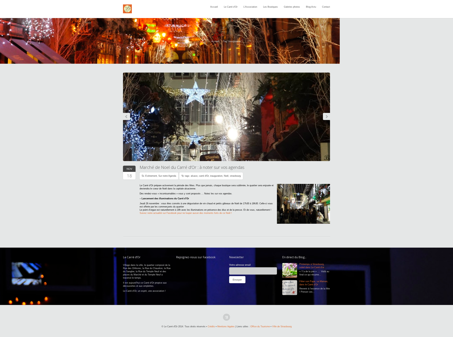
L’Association (250, 6)
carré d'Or (204, 176)
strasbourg (235, 176)
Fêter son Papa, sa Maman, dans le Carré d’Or (313, 283)
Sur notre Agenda (167, 176)
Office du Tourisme (260, 326)
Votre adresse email (240, 265)
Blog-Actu (311, 6)
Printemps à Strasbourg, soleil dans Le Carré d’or (311, 266)
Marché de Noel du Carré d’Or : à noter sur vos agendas (192, 167)
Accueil (214, 6)
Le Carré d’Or (230, 6)
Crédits (211, 326)
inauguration (216, 176)
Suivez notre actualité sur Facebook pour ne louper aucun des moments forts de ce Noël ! (186, 213)
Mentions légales (226, 326)
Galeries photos (292, 6)
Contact (326, 6)
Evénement (151, 176)
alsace (194, 176)
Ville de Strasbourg (282, 326)
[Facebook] (226, 317)
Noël (226, 176)
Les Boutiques (270, 6)
